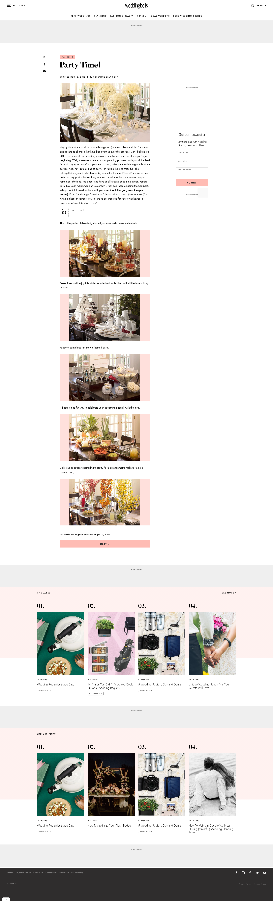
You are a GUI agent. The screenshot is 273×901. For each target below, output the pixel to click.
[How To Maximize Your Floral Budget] (111, 784)
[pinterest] (250, 872)
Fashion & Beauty (122, 16)
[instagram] (243, 872)
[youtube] (264, 872)
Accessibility (50, 872)
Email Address (184, 169)
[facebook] (236, 872)
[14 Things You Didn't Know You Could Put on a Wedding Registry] (111, 643)
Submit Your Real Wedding (71, 872)
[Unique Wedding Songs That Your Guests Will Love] (212, 643)
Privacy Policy (245, 884)
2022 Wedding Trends (187, 16)
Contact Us (38, 872)
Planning (100, 16)
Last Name (182, 161)
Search (10, 872)
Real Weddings (81, 16)
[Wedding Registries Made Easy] (60, 643)
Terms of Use (260, 884)
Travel (141, 16)
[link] (136, 6)
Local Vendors (159, 16)
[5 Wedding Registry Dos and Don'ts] (161, 643)
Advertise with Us (23, 872)
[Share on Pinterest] (44, 57)
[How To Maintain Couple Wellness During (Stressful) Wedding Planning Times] (212, 784)
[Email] (44, 71)
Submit (192, 182)
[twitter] (257, 872)
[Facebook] (44, 64)
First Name (182, 153)
